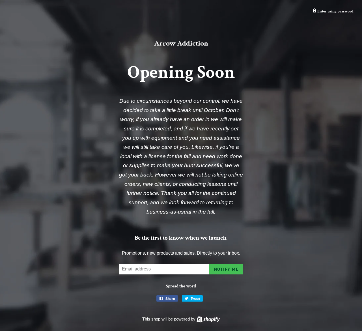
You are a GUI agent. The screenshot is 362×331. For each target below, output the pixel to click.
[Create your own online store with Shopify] (208, 319)
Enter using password (335, 11)
